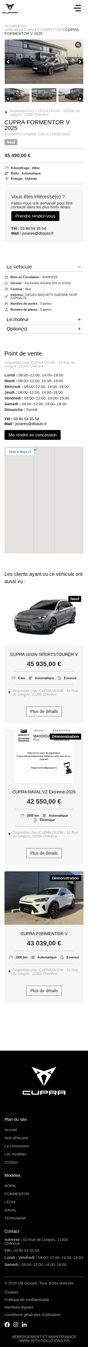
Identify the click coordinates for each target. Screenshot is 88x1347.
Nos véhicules (16, 1138)
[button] (77, 9)
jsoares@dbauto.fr (32, 233)
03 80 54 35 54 (28, 228)
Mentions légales (18, 1307)
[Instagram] (15, 1324)
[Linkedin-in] (24, 1324)
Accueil (10, 26)
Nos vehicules (15, 28)
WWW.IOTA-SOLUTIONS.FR (44, 1340)
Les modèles (15, 1154)
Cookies (11, 1292)
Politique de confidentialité (26, 1300)
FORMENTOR (49, 30)
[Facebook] (7, 1324)
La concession (16, 1146)
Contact (11, 1162)
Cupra (29, 30)
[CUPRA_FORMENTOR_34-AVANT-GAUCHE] (44, 61)
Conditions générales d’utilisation (32, 1315)
